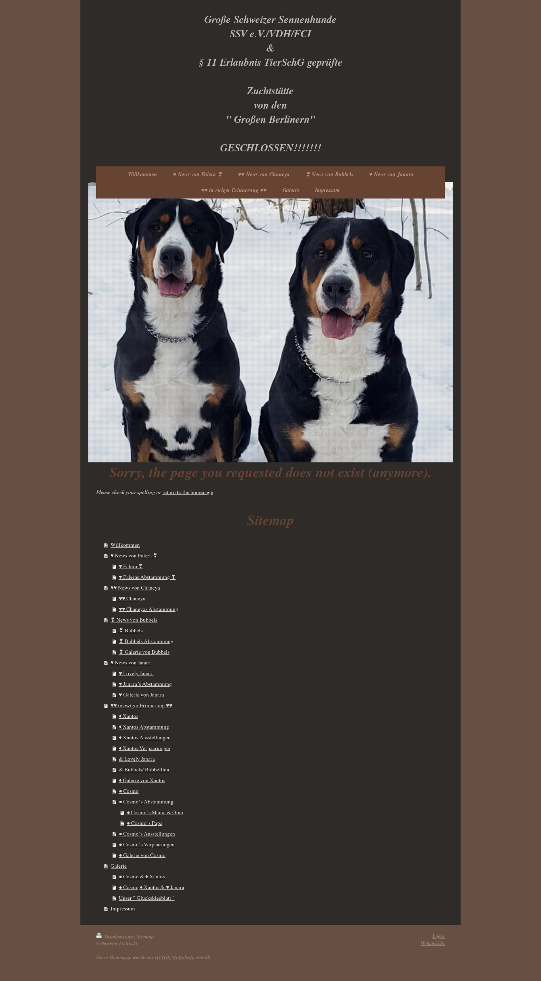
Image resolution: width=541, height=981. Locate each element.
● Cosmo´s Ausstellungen (147, 833)
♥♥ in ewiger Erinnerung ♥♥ (141, 705)
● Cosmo (129, 790)
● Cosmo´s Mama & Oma (155, 812)
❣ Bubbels (131, 630)
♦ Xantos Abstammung (144, 726)
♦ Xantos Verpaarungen (144, 748)
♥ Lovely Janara (136, 673)
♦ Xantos (128, 716)
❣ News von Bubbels (133, 619)
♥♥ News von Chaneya (135, 587)
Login (438, 935)
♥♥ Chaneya (132, 598)
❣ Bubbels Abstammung (146, 641)
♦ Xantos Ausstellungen (145, 737)
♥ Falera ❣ (131, 566)
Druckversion (118, 936)
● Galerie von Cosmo (142, 855)
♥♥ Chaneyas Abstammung (148, 609)
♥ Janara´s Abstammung (145, 683)
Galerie (118, 865)
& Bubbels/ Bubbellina (144, 769)
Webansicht (433, 943)
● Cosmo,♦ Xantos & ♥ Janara (151, 887)
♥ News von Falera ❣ (134, 555)
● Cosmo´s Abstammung (146, 801)
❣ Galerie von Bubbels (144, 651)
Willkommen (125, 544)
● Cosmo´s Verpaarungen (147, 844)
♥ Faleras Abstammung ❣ (147, 576)
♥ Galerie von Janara (141, 694)
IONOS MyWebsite (174, 957)
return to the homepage (187, 492)
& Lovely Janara (137, 758)
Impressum (122, 908)
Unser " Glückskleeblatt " (147, 897)
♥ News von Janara (131, 662)
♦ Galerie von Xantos (142, 780)
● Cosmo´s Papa (144, 822)
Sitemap (145, 936)
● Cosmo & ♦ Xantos (142, 876)
